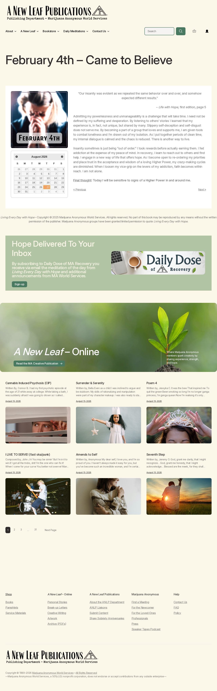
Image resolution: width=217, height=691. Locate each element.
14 (55, 178)
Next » (202, 189)
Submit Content (99, 613)
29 (41, 169)
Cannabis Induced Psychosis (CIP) (28, 383)
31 (55, 169)
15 (62, 178)
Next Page (50, 530)
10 (26, 178)
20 (48, 182)
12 (41, 178)
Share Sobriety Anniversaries (107, 618)
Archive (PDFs (56, 623)
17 (26, 182)
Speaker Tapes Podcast (146, 629)
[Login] (207, 31)
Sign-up (19, 284)
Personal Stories (57, 602)
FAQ (176, 607)
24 (26, 187)
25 (33, 187)
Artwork (52, 618)
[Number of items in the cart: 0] (194, 31)
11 (33, 178)
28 (33, 169)
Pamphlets (11, 607)
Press (135, 623)
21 (55, 182)
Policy (177, 613)
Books (9, 602)
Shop (8, 594)
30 (48, 169)
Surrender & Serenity (90, 383)
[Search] (180, 31)
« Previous (79, 189)
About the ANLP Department (107, 602)
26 (19, 169)
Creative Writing (56, 613)
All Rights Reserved (86, 672)
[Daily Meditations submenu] (87, 31)
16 (19, 182)
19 (41, 182)
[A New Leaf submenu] (38, 31)
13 (48, 178)
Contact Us (180, 602)
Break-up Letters (57, 607)
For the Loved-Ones (144, 613)
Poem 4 (151, 383)
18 (33, 182)
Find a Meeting (140, 602)
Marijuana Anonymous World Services (52, 672)
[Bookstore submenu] (58, 31)
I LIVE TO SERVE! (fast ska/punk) (27, 454)
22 (62, 182)
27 (26, 169)
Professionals (140, 618)
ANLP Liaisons (98, 607)
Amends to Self (86, 454)
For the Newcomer (143, 607)
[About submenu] (15, 31)
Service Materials (15, 613)
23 (19, 187)
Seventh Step (155, 454)
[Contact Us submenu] (108, 31)
